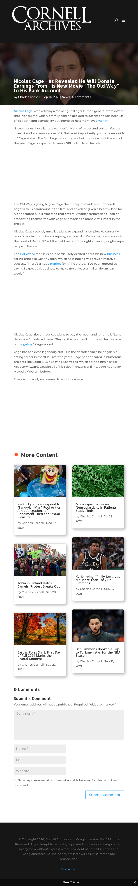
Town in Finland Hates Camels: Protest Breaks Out (38, 584)
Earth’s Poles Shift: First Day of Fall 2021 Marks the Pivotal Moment (39, 655)
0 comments (81, 97)
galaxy (28, 344)
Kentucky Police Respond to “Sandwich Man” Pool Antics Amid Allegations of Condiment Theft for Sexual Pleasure (39, 510)
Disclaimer (69, 869)
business (113, 254)
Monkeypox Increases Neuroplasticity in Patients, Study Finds (97, 507)
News (66, 97)
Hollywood (27, 254)
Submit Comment (104, 795)
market (55, 263)
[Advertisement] (69, 174)
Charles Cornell (29, 97)
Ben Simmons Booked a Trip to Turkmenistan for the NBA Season (98, 652)
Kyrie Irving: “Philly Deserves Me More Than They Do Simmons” (98, 579)
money (103, 120)
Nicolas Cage (23, 111)
